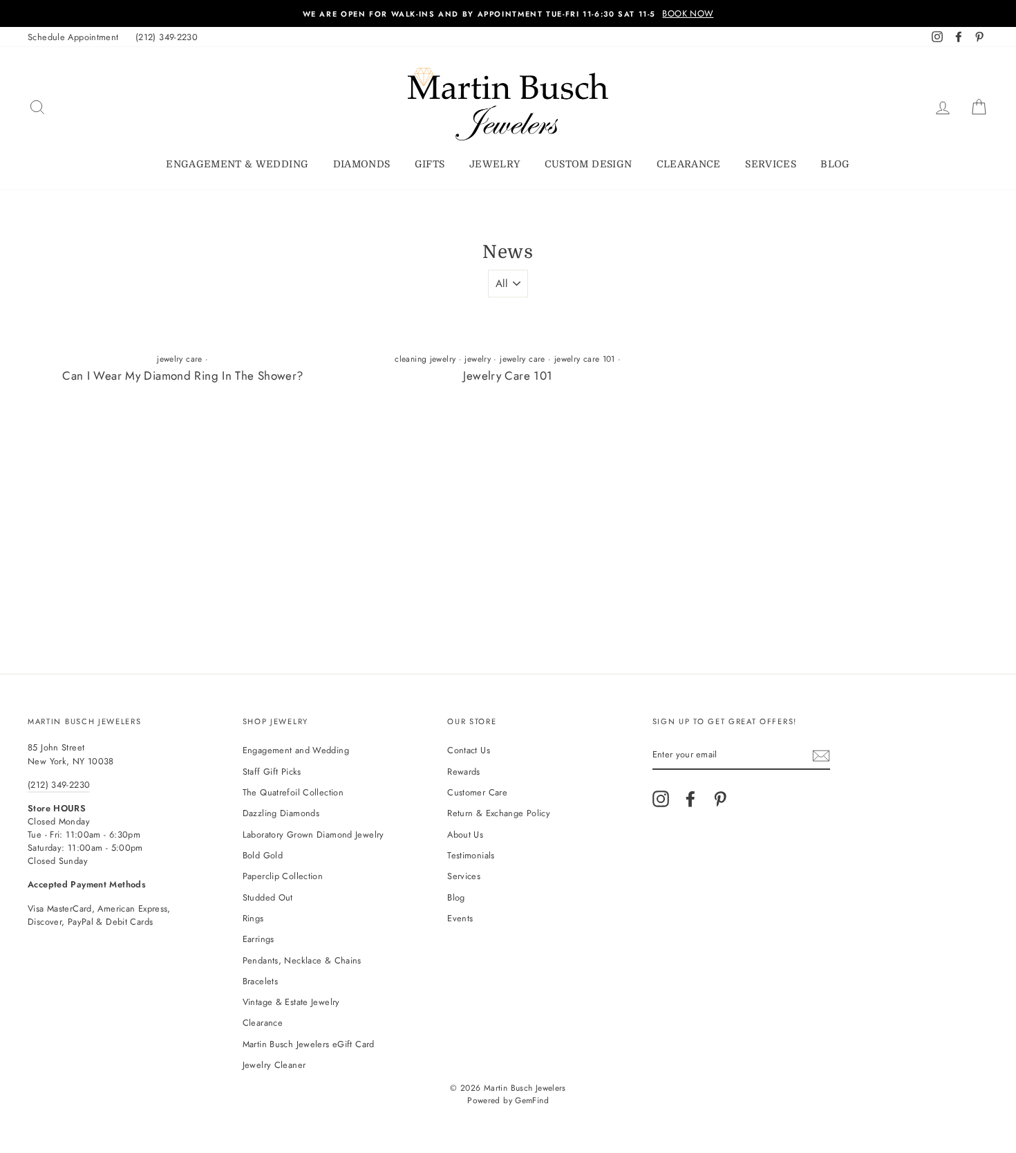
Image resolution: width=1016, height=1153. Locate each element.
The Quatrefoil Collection (293, 792)
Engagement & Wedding (237, 163)
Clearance (689, 163)
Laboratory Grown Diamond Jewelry (313, 834)
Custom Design (588, 163)
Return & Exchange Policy (498, 813)
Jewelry (494, 163)
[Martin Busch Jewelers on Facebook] (690, 799)
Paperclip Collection (283, 876)
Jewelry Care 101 (507, 375)
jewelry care (180, 359)
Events (460, 918)
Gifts (430, 163)
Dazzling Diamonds (281, 813)
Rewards (463, 771)
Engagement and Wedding (296, 750)
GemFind (532, 1100)
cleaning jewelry (425, 359)
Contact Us (468, 750)
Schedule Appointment (73, 37)
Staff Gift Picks (272, 771)
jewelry (477, 359)
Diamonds (362, 163)
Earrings (258, 939)
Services (770, 163)
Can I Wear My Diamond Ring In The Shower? (182, 375)
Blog (834, 163)
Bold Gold (263, 855)
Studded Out (268, 897)
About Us (465, 834)
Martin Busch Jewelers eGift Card (309, 1044)
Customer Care (477, 792)
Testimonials (471, 855)
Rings (253, 918)
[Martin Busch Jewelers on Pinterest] (720, 799)
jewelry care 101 (584, 359)
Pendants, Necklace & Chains (302, 960)
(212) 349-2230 (166, 37)
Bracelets (260, 981)
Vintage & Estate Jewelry (291, 1001)
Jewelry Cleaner (274, 1064)
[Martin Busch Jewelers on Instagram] (660, 799)
